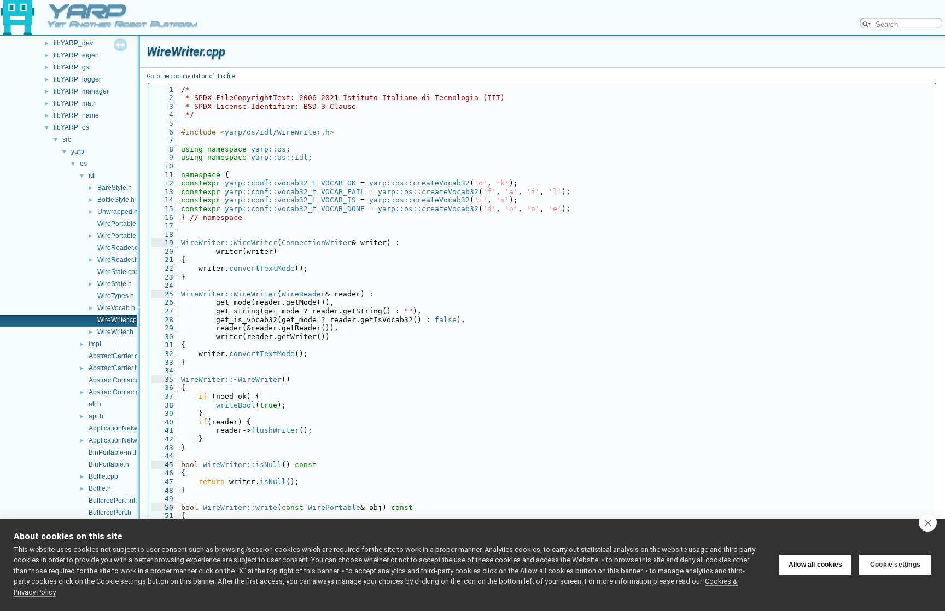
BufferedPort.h (110, 512)
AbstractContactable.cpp (125, 380)
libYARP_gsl (72, 67)
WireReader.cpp (121, 248)
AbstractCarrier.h (113, 368)
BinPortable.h (109, 464)
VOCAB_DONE (343, 209)
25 (162, 294)
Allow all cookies (815, 564)
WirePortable (334, 507)
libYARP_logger (77, 79)
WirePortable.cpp (123, 224)
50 (162, 507)
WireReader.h (117, 260)
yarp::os (268, 149)
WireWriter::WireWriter (229, 242)
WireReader (303, 294)
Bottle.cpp (103, 476)
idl (92, 175)
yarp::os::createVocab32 (419, 183)
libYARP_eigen (76, 55)
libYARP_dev (73, 43)
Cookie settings (895, 564)
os (83, 163)
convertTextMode (262, 268)
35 (162, 379)
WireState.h (114, 284)
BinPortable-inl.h (113, 452)
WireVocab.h (116, 308)
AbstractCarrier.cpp (117, 356)
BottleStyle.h (116, 199)
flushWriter (275, 430)
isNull (273, 482)
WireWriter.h (115, 332)
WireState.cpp (118, 272)
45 (162, 465)
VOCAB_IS (338, 200)
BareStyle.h (114, 187)
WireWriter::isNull (242, 465)
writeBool (235, 405)
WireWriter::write (240, 507)
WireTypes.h (115, 296)
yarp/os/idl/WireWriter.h (277, 132)
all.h (95, 404)
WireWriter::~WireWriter (231, 379)
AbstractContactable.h (121, 392)
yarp (77, 151)
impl (95, 344)
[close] (928, 522)
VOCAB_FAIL (343, 192)
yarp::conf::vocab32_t (271, 183)
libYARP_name (76, 115)
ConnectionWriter (317, 242)
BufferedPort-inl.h (115, 500)
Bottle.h (100, 488)
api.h (96, 416)
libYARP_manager (81, 91)
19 (162, 242)
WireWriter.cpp (119, 320)
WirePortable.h (119, 236)
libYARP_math (75, 103)
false (446, 320)
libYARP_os (71, 127)
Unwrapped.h (117, 212)
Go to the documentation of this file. (191, 76)
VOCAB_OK (338, 183)
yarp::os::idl (279, 157)
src (66, 139)
